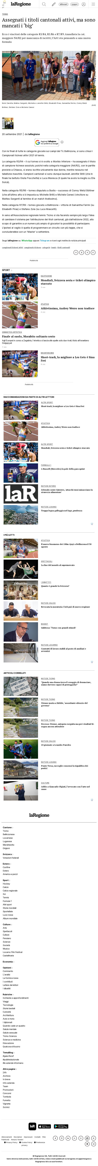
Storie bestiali (9, 1008)
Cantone (7, 827)
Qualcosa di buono (11, 1046)
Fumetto (6, 1100)
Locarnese (8, 838)
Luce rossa (8, 915)
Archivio (6, 1076)
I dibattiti (6, 988)
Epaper (75, 4)
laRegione (34, 134)
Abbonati (63, 4)
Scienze (6, 942)
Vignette (6, 1103)
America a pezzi (10, 874)
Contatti (37, 1137)
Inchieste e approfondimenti (15, 998)
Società (6, 945)
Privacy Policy (11, 1142)
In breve (6, 1079)
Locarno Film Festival (12, 952)
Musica (6, 948)
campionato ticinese (32, 247)
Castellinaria (8, 955)
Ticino (6, 831)
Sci (4, 894)
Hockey (6, 883)
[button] (55, 1138)
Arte (5, 928)
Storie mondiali (9, 908)
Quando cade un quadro (14, 1025)
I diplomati (7, 1022)
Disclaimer (18, 1137)
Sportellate (8, 911)
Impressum (28, 1137)
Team (5, 1086)
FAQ (44, 1137)
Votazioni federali (11, 858)
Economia (8, 961)
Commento (8, 971)
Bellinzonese (9, 834)
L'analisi (6, 974)
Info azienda (8, 1083)
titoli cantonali (63, 247)
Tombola (7, 1096)
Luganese (7, 841)
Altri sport (7, 904)
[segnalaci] (54, 4)
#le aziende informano (13, 1063)
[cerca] (44, 4)
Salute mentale (9, 1029)
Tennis (6, 897)
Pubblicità (5, 1140)
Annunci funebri (17, 1140)
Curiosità (7, 1012)
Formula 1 (7, 901)
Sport (6, 880)
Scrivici (6, 1107)
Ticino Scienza (10, 1036)
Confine (6, 867)
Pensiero (7, 938)
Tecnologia (8, 1005)
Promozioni (8, 1090)
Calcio (6, 887)
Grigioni (6, 848)
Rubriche (8, 994)
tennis (53, 247)
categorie (46, 247)
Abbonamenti (7, 1137)
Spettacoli (7, 931)
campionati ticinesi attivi (12, 247)
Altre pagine (9, 1069)
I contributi (8, 981)
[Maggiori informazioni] (62, 142)
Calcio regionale (10, 890)
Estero (6, 864)
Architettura (8, 1015)
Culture (7, 924)
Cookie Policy (26, 1142)
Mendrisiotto (8, 845)
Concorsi (7, 1093)
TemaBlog (8, 1052)
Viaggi (5, 1001)
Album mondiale (10, 918)
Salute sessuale (10, 1032)
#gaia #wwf (8, 1056)
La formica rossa (10, 978)
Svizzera (7, 854)
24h (5, 1072)
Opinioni (7, 967)
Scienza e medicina (12, 1039)
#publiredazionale (11, 1059)
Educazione (8, 1043)
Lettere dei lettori (10, 985)
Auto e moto (8, 1018)
